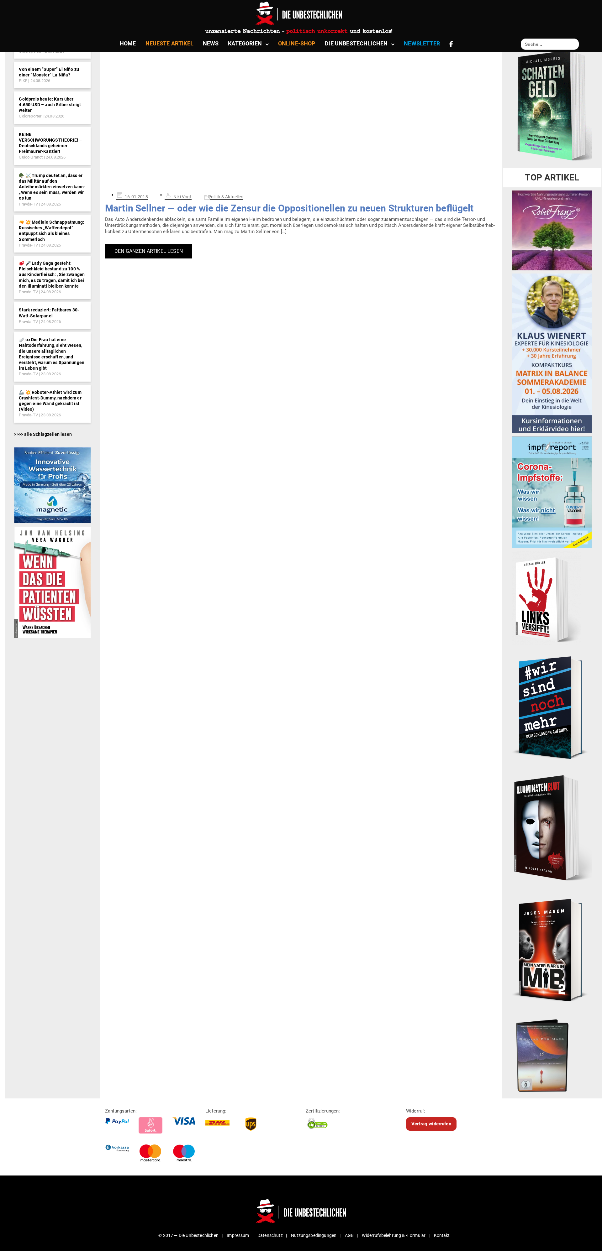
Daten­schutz (270, 1235)
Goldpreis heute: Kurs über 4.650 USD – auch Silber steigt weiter (50, 104)
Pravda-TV (28, 204)
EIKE (23, 80)
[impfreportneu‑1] (552, 492)
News (211, 43)
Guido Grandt (31, 157)
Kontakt (442, 1235)
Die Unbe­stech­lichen (356, 43)
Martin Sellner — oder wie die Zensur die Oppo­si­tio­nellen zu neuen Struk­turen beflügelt (289, 208)
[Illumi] (552, 828)
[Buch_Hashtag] (552, 707)
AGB (349, 1235)
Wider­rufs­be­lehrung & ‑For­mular (393, 1235)
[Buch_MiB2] (552, 949)
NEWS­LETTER (422, 43)
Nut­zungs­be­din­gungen (313, 1235)
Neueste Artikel (169, 43)
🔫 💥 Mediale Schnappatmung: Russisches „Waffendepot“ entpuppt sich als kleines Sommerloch (51, 231)
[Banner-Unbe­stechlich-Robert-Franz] (552, 230)
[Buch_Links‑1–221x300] (546, 598)
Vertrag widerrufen (431, 1124)
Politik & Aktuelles (225, 196)
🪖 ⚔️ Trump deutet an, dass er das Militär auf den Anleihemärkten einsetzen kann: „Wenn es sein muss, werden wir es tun (52, 187)
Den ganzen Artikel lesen (148, 251)
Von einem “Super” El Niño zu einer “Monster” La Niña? (49, 72)
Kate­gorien (245, 43)
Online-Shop (297, 43)
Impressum (238, 1235)
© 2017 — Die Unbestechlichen (188, 1235)
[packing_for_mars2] (552, 1053)
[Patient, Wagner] (52, 581)
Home (128, 43)
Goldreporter (30, 116)
